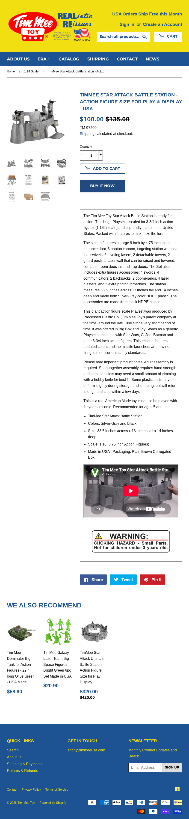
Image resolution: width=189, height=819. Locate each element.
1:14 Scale (31, 71)
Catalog (69, 59)
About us (18, 59)
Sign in (127, 24)
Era (43, 59)
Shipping (98, 59)
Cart (171, 36)
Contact (127, 59)
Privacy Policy (31, 789)
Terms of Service (56, 789)
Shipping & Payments (24, 764)
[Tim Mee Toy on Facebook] (177, 790)
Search (13, 750)
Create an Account (162, 24)
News (152, 59)
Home (11, 71)
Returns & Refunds (22, 771)
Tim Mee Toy (26, 802)
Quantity (86, 146)
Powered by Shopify (52, 802)
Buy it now (102, 186)
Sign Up (172, 767)
